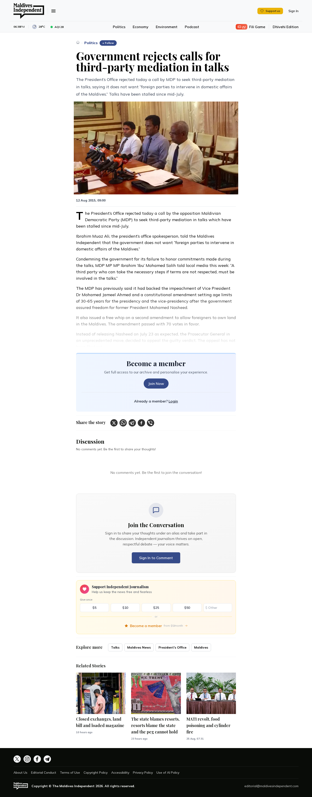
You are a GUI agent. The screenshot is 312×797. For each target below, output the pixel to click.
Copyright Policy (96, 772)
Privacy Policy (143, 772)
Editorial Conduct (43, 772)
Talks (115, 647)
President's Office (172, 647)
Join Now (156, 383)
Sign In (293, 11)
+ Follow (108, 43)
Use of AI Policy (167, 772)
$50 (187, 608)
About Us (20, 772)
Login (173, 401)
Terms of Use (70, 772)
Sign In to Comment (156, 557)
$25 (156, 608)
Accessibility (120, 772)
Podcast (192, 26)
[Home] (78, 42)
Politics (119, 26)
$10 (125, 608)
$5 (94, 608)
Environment (166, 26)
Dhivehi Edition (286, 26)
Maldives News (139, 647)
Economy (140, 26)
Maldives (201, 647)
